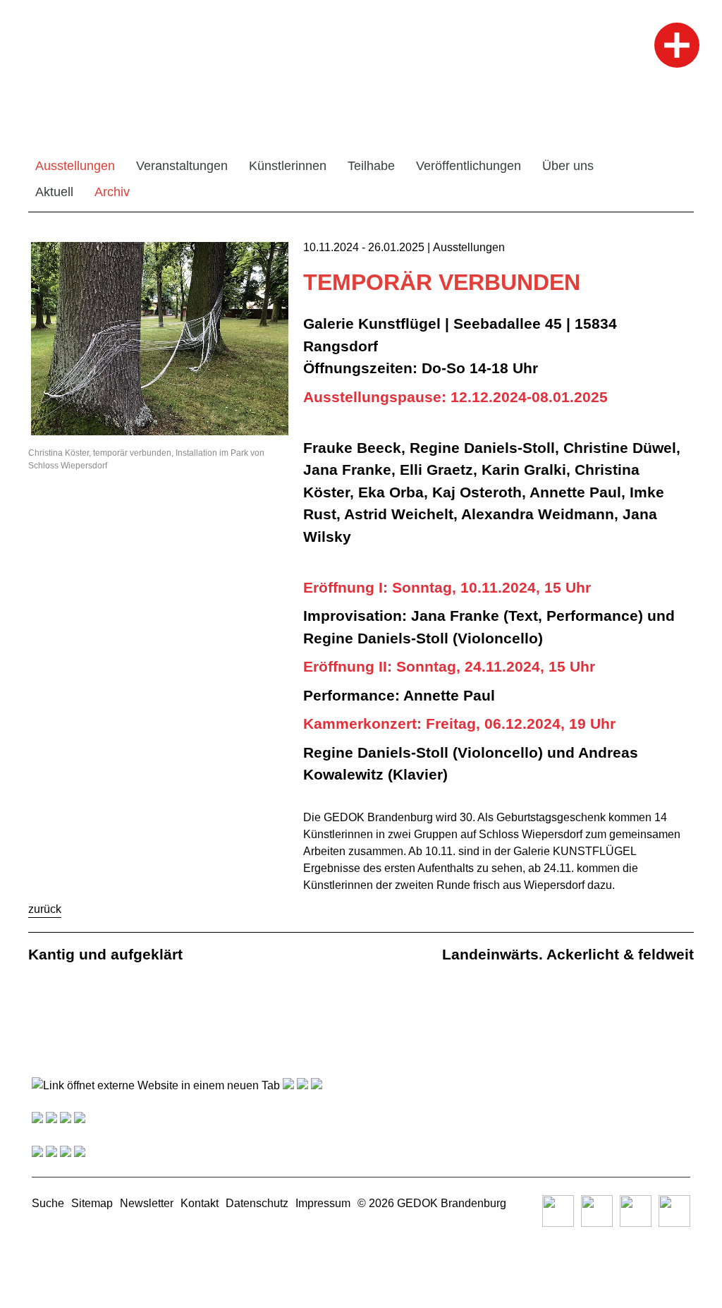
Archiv (112, 191)
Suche (48, 1203)
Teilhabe (371, 165)
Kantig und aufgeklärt (105, 954)
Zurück (44, 909)
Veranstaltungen (182, 165)
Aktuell (54, 191)
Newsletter (146, 1203)
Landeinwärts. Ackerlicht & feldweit (568, 954)
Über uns (568, 165)
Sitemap (92, 1203)
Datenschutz (257, 1203)
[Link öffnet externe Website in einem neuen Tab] (156, 1085)
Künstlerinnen (287, 165)
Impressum (322, 1203)
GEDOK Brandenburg (451, 1203)
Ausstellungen (75, 165)
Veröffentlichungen (468, 165)
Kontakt (199, 1203)
